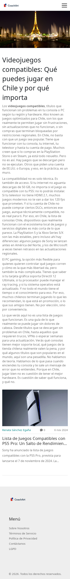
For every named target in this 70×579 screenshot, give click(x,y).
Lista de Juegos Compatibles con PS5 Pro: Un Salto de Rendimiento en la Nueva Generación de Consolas (35, 441)
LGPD (12, 549)
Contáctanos (17, 543)
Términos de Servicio (22, 533)
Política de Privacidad (23, 538)
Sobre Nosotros (19, 528)
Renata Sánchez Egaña (16, 430)
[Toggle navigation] (64, 5)
